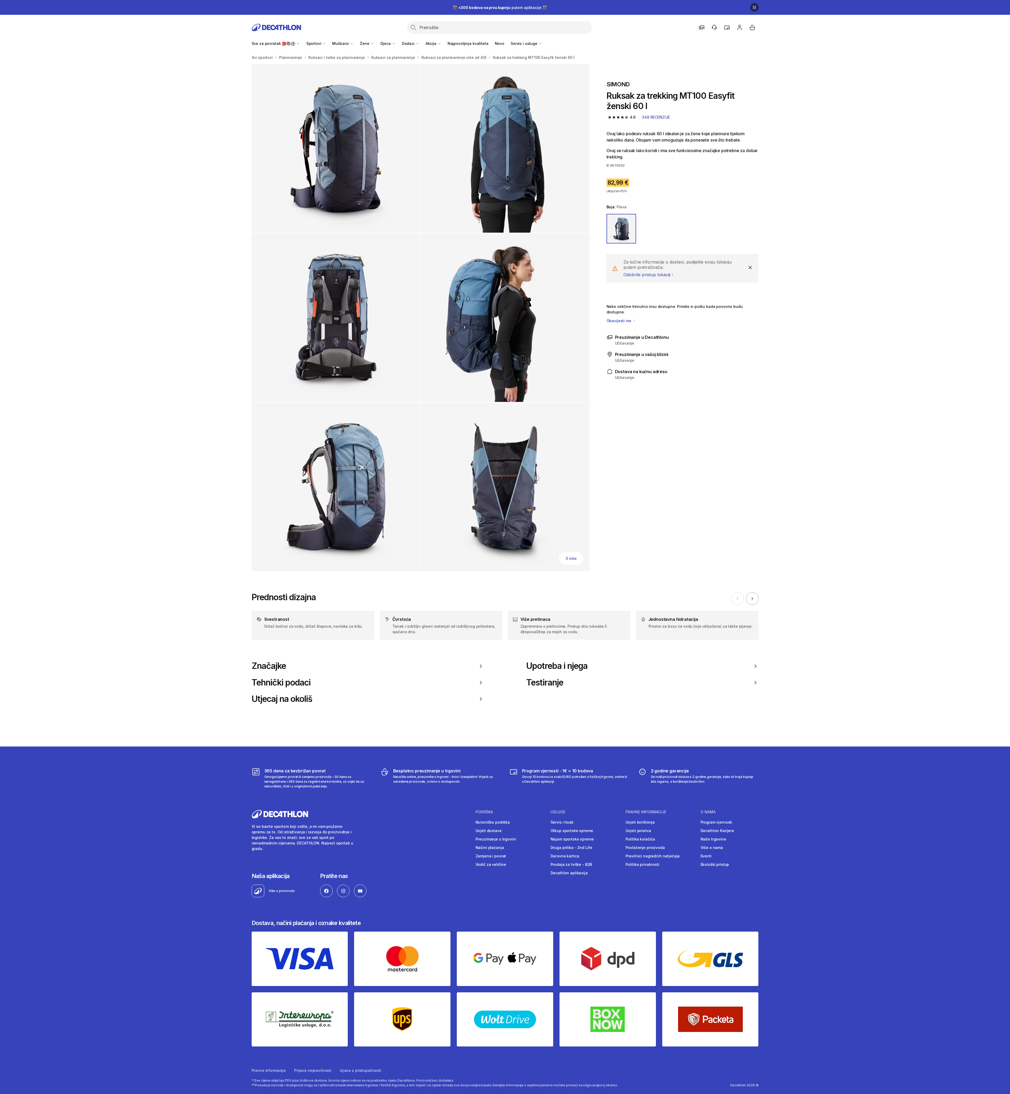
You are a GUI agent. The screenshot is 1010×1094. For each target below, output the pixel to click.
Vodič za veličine (491, 864)
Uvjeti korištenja (640, 822)
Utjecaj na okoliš (282, 699)
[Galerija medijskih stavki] (421, 317)
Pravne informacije (269, 1070)
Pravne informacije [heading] (646, 812)
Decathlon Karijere (717, 830)
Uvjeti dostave (489, 830)
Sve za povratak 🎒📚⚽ (274, 43)
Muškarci (341, 43)
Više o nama (712, 847)
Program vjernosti (716, 822)
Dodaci (409, 43)
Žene (365, 43)
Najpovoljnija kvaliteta (468, 43)
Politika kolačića (640, 839)
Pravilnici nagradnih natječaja (653, 856)
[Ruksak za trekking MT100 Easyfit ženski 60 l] (336, 148)
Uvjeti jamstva (638, 830)
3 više (571, 558)
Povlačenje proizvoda (645, 847)
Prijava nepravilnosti (312, 1070)
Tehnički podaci (281, 683)
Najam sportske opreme (572, 839)
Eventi (706, 856)
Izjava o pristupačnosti (360, 1070)
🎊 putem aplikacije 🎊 (500, 7)
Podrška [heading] (484, 812)
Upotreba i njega (557, 666)
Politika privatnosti (642, 864)
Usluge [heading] (558, 812)
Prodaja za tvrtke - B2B (571, 864)
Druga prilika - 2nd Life (572, 847)
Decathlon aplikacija (569, 873)
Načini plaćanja (490, 847)
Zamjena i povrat (491, 856)
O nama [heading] (708, 812)
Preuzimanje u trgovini (496, 839)
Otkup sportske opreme (572, 830)
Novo (499, 43)
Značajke (269, 666)
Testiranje (544, 683)
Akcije (432, 43)
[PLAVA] (621, 228)
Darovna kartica (565, 856)
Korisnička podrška (493, 822)
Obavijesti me (619, 320)
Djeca (386, 43)
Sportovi (314, 43)
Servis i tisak (562, 822)
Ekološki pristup (715, 864)
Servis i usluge (524, 43)
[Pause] (754, 7)
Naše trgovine (713, 839)
